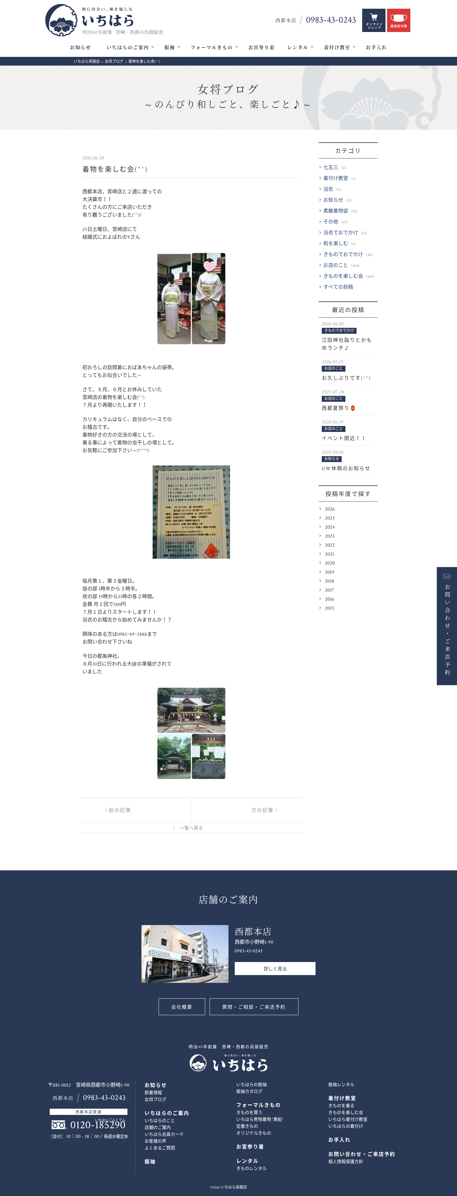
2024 (330, 527)
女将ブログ (228, 97)
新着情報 (153, 1093)
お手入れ (376, 48)
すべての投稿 (338, 287)
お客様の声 (155, 1141)
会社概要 (181, 1007)
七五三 (330, 167)
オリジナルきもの (253, 1133)
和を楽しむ (335, 244)
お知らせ (80, 48)
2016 (329, 599)
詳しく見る (275, 969)
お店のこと (335, 265)
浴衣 (328, 189)
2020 (330, 563)
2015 (329, 608)
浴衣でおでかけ (340, 233)
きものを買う (249, 1113)
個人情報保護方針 (345, 1162)
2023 (330, 536)
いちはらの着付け (345, 1126)
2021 (329, 554)
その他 (330, 222)
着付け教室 (337, 48)
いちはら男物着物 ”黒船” (259, 1119)
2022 (330, 545)
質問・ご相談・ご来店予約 (254, 1007)
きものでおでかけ (343, 254)
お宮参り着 (261, 48)
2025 (330, 518)
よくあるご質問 (160, 1148)
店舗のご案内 (158, 1127)
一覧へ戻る (191, 828)
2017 (329, 590)
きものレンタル (251, 1168)
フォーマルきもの (212, 48)
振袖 (169, 48)
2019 (329, 572)
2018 (329, 581)
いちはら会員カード (164, 1134)
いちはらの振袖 (251, 1085)
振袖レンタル (341, 1085)
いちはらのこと (160, 1121)
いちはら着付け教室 (347, 1119)
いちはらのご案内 (128, 48)
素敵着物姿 (335, 211)
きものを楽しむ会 (343, 276)
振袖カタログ (249, 1091)
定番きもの (247, 1126)
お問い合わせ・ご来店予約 (446, 629)
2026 (330, 509)
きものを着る (341, 1106)
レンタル (297, 48)
